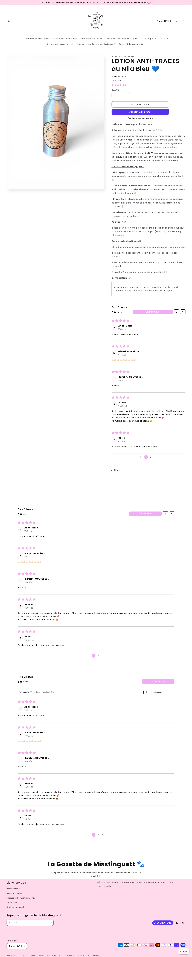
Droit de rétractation (17, 907)
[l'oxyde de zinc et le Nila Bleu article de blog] (115, 156)
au (113, 156)
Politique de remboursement (74, 955)
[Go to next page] (156, 457)
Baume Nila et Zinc (127, 156)
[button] (9, 21)
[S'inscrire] (50, 923)
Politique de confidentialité (49, 955)
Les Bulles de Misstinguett (24, 955)
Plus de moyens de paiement (140, 118)
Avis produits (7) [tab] (25, 692)
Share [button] (117, 470)
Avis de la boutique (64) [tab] (44, 692)
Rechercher (12, 902)
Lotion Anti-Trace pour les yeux (155, 153)
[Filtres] (176, 311)
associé (178, 153)
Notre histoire (13, 888)
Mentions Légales (15, 893)
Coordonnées (93, 955)
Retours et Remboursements (21, 898)
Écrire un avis (152, 311)
